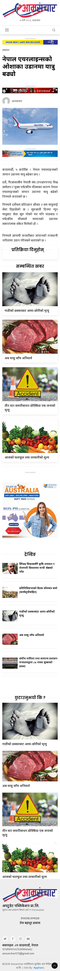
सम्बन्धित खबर (30, 266)
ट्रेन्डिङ (30, 554)
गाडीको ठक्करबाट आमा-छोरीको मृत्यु (27, 311)
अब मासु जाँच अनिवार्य (18, 358)
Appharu (39, 967)
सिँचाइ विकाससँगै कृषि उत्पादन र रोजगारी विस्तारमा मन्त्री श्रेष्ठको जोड (36, 567)
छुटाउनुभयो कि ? (30, 697)
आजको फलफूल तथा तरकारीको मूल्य (27, 457)
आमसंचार (17, 101)
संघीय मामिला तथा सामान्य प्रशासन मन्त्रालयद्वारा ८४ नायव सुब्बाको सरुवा (38, 662)
